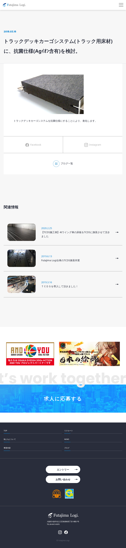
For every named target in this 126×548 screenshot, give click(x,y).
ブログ (66, 448)
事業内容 (7, 448)
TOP (5, 430)
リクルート (68, 430)
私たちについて (10, 439)
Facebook (35, 144)
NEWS (66, 439)
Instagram (95, 144)
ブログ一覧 (67, 163)
